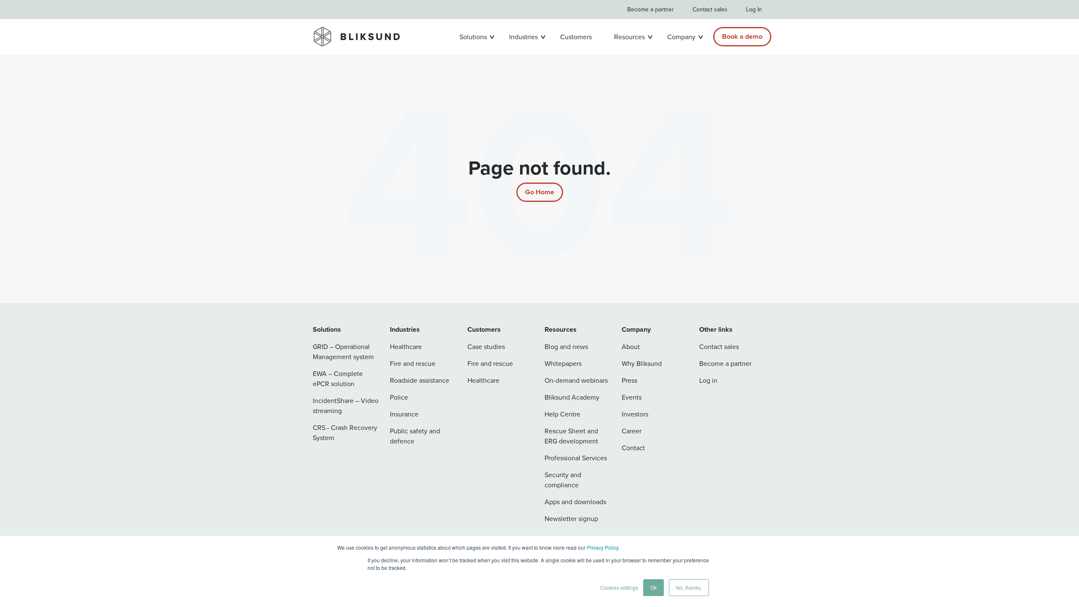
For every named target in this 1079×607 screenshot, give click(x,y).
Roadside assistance (419, 380)
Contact (633, 447)
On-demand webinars (576, 380)
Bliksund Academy (572, 397)
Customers (576, 36)
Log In (754, 9)
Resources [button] (629, 36)
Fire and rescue (412, 363)
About (631, 346)
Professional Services (576, 457)
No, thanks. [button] (689, 587)
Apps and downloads (575, 501)
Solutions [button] (473, 36)
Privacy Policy (602, 547)
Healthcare (406, 346)
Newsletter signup (571, 518)
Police (399, 397)
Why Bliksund (642, 363)
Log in (708, 380)
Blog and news (566, 346)
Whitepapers (563, 363)
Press (629, 380)
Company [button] (681, 36)
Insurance (404, 414)
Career (631, 430)
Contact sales (709, 9)
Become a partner (650, 9)
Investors (635, 414)
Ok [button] (653, 587)
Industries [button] (523, 36)
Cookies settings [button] (619, 587)
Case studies (486, 346)
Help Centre (562, 414)
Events (631, 397)
